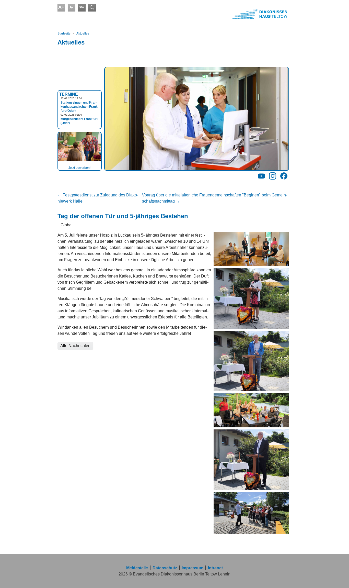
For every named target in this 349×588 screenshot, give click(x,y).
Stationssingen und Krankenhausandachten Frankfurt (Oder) (80, 107)
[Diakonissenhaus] (232, 14)
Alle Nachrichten (75, 345)
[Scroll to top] (338, 577)
